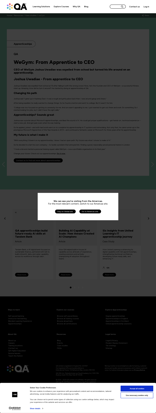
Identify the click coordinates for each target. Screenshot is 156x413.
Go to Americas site (90, 211)
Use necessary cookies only (137, 395)
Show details (35, 408)
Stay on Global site (65, 211)
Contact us (134, 6)
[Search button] (122, 6)
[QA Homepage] (17, 6)
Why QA (76, 6)
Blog (86, 6)
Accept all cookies (137, 389)
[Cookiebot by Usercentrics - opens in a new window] (15, 408)
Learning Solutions (41, 6)
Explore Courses (61, 6)
